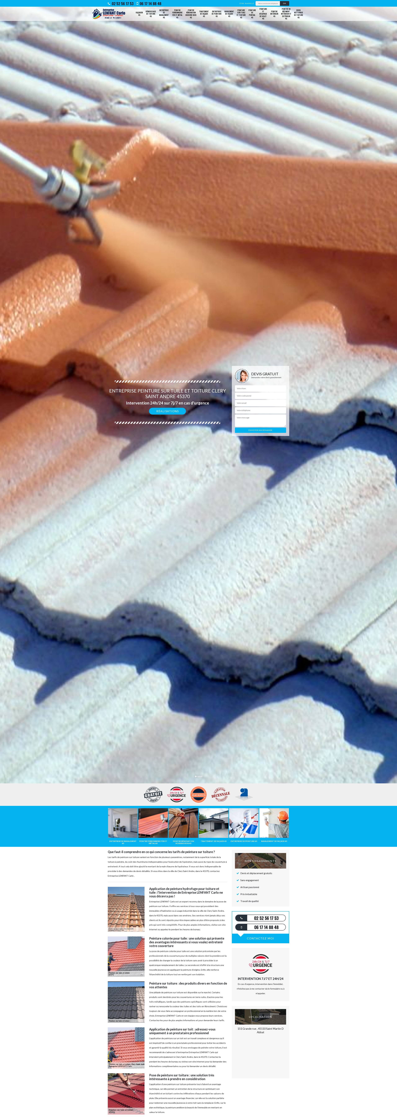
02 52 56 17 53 (122, 3)
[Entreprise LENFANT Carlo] (109, 13)
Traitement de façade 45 (204, 14)
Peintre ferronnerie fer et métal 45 (177, 14)
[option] (198, 447)
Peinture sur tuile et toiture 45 (241, 14)
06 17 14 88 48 (150, 3)
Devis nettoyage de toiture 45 (298, 14)
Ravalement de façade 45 (229, 14)
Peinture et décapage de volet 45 (263, 14)
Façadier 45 (139, 13)
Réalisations (167, 411)
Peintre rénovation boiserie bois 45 (190, 14)
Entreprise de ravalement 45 (164, 14)
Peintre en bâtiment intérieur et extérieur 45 (286, 14)
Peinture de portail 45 (252, 14)
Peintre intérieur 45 (274, 14)
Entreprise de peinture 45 (216, 14)
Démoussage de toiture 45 (151, 14)
